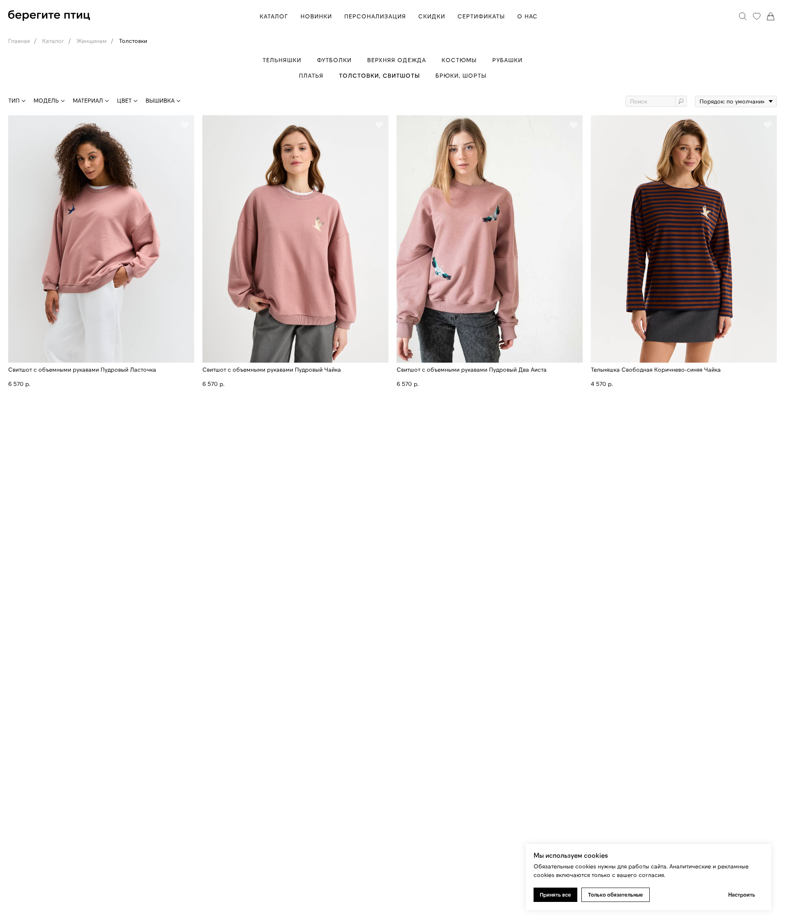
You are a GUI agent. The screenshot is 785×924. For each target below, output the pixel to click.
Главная (19, 40)
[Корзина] (771, 16)
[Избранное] (757, 16)
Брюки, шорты (461, 75)
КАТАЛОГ (274, 16)
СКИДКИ (431, 16)
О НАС (527, 16)
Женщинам (91, 40)
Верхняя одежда (396, 59)
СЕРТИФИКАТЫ (481, 16)
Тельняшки (281, 59)
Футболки (334, 59)
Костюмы (459, 59)
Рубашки (507, 59)
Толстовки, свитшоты (379, 75)
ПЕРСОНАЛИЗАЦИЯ (375, 16)
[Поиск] (743, 16)
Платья (311, 75)
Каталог (53, 40)
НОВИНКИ (316, 16)
